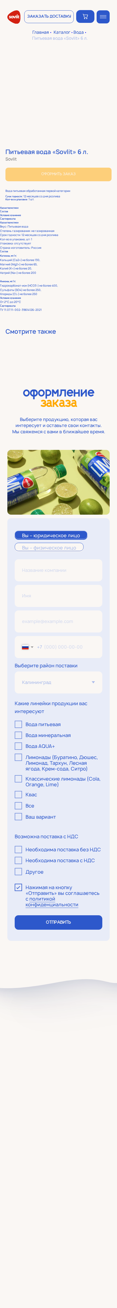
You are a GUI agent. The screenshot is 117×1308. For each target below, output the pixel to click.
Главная (40, 32)
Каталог (62, 32)
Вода (78, 32)
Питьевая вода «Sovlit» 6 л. (60, 38)
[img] (103, 16)
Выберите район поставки (46, 665)
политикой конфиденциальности (52, 901)
